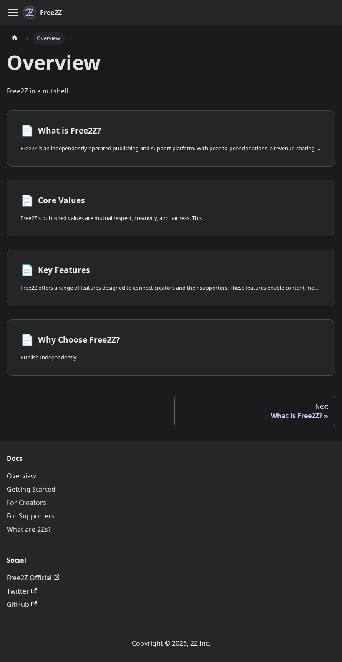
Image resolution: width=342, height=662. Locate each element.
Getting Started (31, 489)
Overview (21, 475)
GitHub (18, 604)
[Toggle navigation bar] (13, 12)
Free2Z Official (29, 577)
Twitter (18, 591)
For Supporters (31, 516)
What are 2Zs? (29, 529)
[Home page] (15, 38)
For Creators (26, 502)
